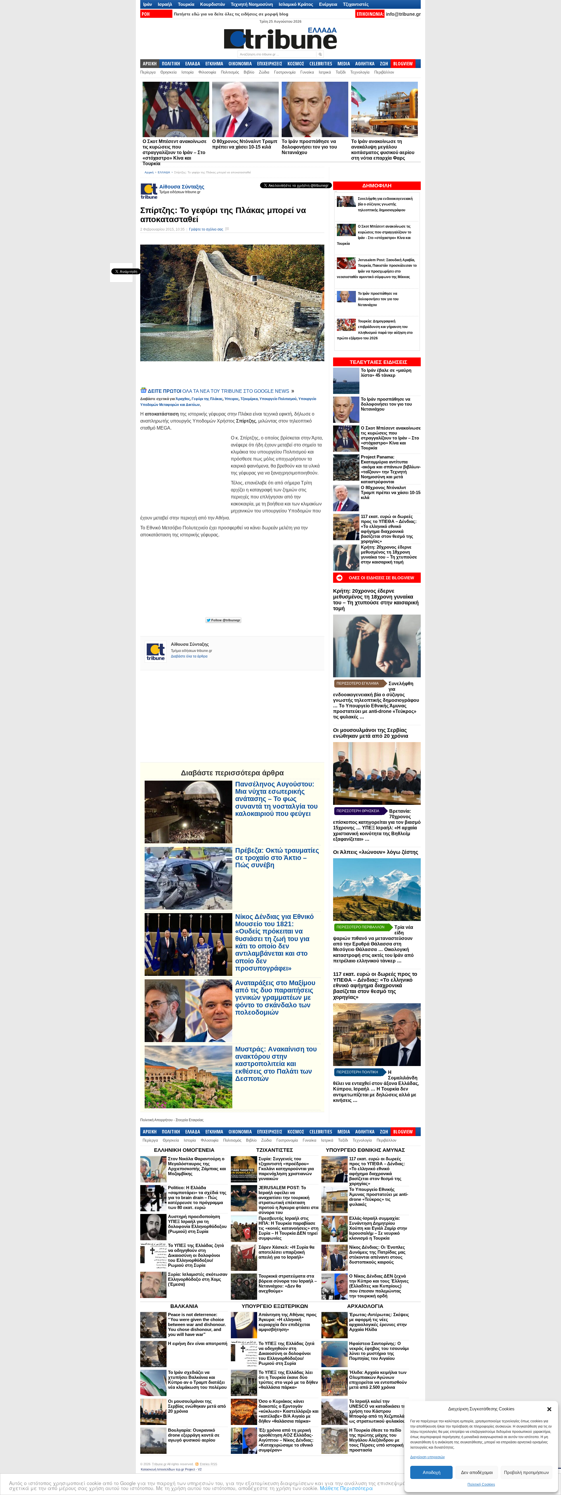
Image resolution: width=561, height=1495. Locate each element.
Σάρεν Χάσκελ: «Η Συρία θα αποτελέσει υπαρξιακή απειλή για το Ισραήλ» (286, 1252)
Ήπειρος (231, 399)
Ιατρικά (325, 72)
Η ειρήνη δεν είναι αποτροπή (197, 1343)
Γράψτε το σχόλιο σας (206, 229)
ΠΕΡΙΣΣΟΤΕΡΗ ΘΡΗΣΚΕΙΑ (358, 811)
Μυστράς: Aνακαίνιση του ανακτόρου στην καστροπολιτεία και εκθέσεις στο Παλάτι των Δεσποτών (276, 1064)
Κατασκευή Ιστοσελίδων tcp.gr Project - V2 (171, 1469)
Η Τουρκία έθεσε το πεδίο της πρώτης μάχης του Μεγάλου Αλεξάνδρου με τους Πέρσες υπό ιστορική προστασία (376, 1440)
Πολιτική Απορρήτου (156, 1120)
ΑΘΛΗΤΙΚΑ (365, 63)
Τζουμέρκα (249, 399)
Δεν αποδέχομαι (477, 1472)
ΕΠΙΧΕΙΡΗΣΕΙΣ (269, 63)
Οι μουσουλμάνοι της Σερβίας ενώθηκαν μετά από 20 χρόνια (370, 733)
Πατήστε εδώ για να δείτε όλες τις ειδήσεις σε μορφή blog (231, 14)
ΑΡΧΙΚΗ (150, 63)
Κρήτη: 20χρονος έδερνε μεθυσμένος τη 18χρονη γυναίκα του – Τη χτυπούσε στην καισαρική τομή (389, 554)
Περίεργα (148, 72)
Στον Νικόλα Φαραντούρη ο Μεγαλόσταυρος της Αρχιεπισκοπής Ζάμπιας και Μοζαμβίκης (197, 1166)
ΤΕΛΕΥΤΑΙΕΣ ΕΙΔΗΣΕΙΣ (378, 362)
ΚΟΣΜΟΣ (296, 63)
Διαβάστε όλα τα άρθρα (189, 656)
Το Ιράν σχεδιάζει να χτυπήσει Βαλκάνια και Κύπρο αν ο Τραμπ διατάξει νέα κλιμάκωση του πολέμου (197, 1380)
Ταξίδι (341, 72)
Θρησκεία (168, 72)
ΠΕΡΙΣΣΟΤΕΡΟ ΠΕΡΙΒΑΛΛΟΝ (361, 927)
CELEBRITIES (320, 63)
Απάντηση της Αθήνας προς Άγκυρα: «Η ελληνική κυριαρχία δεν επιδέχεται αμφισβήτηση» (288, 1322)
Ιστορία (187, 72)
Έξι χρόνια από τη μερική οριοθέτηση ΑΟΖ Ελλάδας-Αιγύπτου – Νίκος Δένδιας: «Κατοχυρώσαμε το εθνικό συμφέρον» (286, 1440)
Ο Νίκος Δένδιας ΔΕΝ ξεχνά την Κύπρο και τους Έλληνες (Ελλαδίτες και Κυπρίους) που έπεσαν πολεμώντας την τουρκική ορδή (379, 1286)
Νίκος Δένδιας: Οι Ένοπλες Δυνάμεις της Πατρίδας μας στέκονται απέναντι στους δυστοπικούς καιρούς (377, 1254)
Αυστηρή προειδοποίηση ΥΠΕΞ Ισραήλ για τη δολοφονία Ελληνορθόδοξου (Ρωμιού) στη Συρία (197, 1224)
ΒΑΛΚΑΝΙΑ (184, 1306)
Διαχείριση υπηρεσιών (427, 1457)
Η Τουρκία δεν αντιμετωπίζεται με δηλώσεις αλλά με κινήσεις (374, 1094)
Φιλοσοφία (207, 72)
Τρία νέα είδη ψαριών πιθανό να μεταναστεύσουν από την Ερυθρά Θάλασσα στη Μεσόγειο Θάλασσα (373, 938)
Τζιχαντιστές (356, 4)
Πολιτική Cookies (481, 1484)
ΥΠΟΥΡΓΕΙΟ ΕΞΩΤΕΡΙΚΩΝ (275, 1306)
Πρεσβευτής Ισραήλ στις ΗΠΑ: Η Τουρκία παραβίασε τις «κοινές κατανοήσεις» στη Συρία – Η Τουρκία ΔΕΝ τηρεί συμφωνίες (288, 1228)
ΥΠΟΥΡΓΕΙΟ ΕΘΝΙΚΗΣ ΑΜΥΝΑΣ (365, 1150)
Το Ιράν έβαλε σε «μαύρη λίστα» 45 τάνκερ (386, 373)
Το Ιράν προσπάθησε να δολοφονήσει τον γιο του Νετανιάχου (309, 147)
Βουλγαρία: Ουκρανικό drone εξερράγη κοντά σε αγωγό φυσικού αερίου (193, 1435)
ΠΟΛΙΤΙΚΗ (171, 63)
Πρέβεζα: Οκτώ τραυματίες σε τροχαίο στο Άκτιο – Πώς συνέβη (277, 858)
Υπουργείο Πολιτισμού (278, 399)
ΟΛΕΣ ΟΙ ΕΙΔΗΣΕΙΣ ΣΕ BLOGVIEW (381, 577)
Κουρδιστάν (212, 4)
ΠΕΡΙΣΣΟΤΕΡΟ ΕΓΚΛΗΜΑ (358, 683)
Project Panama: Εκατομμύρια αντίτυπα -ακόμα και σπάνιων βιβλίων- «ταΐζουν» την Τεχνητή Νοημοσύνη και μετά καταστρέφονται (391, 469)
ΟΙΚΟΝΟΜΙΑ (240, 63)
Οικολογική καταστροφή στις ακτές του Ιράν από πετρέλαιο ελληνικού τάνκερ (373, 955)
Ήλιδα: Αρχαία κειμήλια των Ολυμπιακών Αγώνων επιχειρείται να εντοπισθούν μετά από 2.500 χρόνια (378, 1380)
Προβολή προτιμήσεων (526, 1472)
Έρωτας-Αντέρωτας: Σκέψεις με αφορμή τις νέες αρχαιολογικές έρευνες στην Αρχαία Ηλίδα (379, 1322)
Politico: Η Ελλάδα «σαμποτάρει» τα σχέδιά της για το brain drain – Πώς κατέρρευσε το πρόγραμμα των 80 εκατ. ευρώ (197, 1197)
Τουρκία (186, 4)
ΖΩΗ (384, 63)
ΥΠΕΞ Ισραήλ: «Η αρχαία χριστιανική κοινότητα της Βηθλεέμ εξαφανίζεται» (375, 833)
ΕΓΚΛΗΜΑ (214, 63)
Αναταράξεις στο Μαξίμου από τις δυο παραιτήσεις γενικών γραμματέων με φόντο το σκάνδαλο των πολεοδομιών (275, 997)
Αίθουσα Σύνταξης (181, 187)
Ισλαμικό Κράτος (296, 4)
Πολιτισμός (230, 72)
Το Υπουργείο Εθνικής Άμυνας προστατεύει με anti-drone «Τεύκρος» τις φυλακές (374, 711)
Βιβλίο (249, 72)
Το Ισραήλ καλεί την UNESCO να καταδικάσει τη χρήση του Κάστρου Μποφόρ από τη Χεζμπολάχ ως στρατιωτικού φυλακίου (378, 1411)
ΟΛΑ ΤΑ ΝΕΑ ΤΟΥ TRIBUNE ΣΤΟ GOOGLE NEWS (219, 391)
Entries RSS (208, 1464)
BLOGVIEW (403, 63)
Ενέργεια (328, 4)
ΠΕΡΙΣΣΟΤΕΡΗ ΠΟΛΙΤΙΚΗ (357, 1072)
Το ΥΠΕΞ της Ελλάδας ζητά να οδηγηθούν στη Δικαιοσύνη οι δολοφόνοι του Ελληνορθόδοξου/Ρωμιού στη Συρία (196, 1255)
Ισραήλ (165, 4)
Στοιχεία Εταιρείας (190, 1120)
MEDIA (343, 63)
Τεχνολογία (360, 72)
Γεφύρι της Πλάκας (207, 399)
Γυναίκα (307, 72)
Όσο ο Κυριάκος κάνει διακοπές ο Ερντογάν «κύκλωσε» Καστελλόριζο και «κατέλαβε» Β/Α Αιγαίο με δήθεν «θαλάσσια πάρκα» (288, 1411)
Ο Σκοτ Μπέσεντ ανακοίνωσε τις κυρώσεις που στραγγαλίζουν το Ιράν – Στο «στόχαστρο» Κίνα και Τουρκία (175, 152)
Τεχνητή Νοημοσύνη (252, 4)
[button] (549, 1409)
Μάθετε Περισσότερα (346, 1487)
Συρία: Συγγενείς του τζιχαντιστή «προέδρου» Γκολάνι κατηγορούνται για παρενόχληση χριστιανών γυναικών (286, 1168)
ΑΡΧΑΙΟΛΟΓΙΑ (365, 1306)
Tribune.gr (159, 1464)
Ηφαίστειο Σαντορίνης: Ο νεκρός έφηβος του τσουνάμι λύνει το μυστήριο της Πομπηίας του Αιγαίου (379, 1351)
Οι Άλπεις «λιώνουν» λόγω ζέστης (375, 852)
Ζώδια (264, 72)
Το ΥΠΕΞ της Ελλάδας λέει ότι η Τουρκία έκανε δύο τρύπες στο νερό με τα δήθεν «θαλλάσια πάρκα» (288, 1380)
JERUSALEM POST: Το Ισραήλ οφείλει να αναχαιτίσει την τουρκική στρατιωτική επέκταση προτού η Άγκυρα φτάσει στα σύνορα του (288, 1200)
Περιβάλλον (384, 72)
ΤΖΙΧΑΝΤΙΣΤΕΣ (274, 1150)
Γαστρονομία (285, 72)
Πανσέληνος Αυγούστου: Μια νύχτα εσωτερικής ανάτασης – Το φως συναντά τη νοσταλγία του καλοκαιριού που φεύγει (276, 799)
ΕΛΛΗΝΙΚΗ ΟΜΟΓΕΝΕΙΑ (184, 1150)
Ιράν (147, 4)
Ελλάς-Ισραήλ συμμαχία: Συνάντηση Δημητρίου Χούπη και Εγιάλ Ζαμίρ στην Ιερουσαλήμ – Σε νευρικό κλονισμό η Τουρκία (378, 1228)
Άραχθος (183, 399)
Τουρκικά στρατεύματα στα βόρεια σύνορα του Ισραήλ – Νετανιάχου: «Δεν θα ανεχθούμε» (288, 1283)
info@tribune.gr (403, 14)
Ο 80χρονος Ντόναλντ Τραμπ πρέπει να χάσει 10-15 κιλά (390, 492)
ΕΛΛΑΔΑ (192, 63)
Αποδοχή (431, 1472)
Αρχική (149, 172)
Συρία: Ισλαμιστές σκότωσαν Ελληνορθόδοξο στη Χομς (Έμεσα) (197, 1279)
